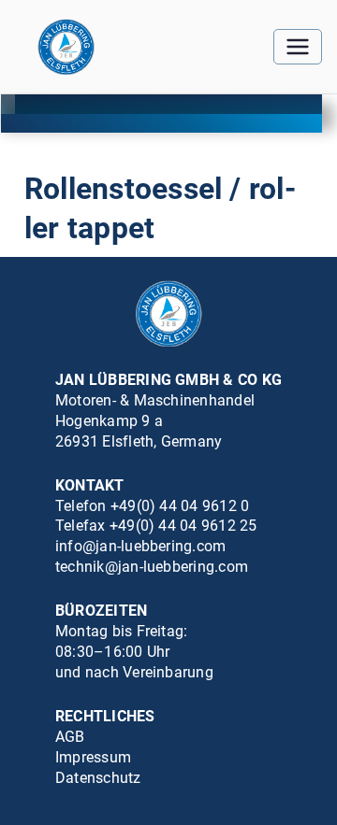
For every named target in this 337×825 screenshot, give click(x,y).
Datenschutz (98, 778)
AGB (70, 737)
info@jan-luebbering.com (140, 546)
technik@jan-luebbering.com (151, 567)
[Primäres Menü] (298, 47)
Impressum (93, 757)
